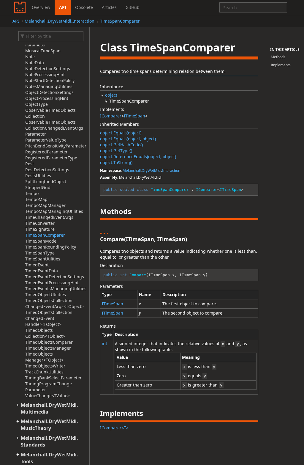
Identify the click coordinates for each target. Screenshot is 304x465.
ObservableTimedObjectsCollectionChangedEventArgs (54, 125)
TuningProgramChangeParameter (48, 386)
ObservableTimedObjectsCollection (50, 113)
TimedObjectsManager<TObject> (44, 357)
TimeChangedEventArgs (49, 217)
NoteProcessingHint (45, 74)
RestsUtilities (38, 175)
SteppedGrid (37, 187)
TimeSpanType (40, 253)
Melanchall (132, 170)
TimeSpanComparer (120, 21)
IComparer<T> (114, 428)
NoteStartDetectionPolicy (50, 80)
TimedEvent (37, 265)
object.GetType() (116, 150)
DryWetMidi (151, 170)
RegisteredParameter (46, 152)
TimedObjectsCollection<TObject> (45, 333)
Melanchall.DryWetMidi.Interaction (59, 21)
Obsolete (84, 7)
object (111, 95)
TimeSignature (40, 229)
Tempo (32, 193)
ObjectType (36, 104)
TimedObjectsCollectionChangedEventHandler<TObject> (48, 318)
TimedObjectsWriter (45, 366)
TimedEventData (41, 271)
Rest (29, 163)
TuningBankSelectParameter (53, 378)
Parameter (35, 134)
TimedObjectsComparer (49, 342)
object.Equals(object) (120, 133)
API (62, 7)
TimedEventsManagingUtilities (55, 288)
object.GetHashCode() (121, 144)
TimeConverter (40, 223)
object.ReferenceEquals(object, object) (138, 156)
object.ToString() (116, 162)
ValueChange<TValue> (47, 395)
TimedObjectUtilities (45, 294)
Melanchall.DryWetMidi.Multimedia (49, 408)
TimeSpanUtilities (42, 259)
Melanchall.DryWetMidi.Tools (49, 458)
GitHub (133, 7)
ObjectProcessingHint (46, 98)
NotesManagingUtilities (48, 86)
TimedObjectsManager (48, 348)
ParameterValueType (45, 140)
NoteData (34, 62)
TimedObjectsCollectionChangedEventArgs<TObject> (54, 303)
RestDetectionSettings (47, 169)
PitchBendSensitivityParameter (55, 146)
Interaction (171, 170)
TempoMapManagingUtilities (54, 211)
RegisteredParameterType (51, 158)
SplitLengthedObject (45, 181)
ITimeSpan (134, 116)
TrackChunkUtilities (44, 372)
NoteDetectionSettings (47, 68)
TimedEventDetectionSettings (54, 276)
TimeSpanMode (40, 241)
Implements (281, 64)
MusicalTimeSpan (43, 51)
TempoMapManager (45, 205)
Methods (278, 56)
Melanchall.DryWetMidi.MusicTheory (49, 424)
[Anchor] (95, 211)
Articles (109, 7)
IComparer (110, 116)
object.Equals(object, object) (128, 139)
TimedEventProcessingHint (52, 282)
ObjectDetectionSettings (49, 92)
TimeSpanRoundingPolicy (50, 247)
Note (30, 56)
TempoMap (36, 199)
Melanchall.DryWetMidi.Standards (49, 441)
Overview (41, 7)
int (104, 343)
